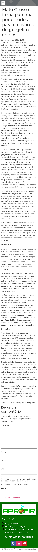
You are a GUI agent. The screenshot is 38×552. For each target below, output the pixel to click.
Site (2, 469)
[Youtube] (24, 543)
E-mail (4, 460)
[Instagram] (19, 543)
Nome (4, 452)
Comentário (6, 425)
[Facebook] (13, 543)
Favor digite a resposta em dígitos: (15, 484)
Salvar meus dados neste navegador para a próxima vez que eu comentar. (18, 480)
